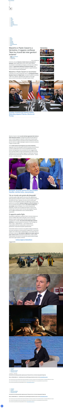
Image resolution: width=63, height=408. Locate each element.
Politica (12, 19)
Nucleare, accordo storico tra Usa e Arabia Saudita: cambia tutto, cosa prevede (23, 191)
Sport (12, 25)
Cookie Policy (15, 373)
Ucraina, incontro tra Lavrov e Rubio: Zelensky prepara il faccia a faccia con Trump (22, 114)
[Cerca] (9, 6)
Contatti (12, 369)
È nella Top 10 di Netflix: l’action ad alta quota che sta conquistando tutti (29, 258)
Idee (11, 17)
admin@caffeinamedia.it (44, 377)
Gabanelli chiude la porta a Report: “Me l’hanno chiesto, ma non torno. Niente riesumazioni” (29, 351)
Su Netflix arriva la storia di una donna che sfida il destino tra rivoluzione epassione (28, 320)
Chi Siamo (12, 368)
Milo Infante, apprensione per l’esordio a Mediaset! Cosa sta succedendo (27, 289)
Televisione (12, 57)
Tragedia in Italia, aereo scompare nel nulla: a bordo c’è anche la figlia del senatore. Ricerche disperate (47, 85)
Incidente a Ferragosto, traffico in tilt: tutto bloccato (47, 70)
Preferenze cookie (14, 371)
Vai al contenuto (11, 0)
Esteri (12, 20)
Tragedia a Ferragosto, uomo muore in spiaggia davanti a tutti (47, 62)
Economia (12, 23)
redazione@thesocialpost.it (30, 382)
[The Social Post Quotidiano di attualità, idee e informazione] (36, 13)
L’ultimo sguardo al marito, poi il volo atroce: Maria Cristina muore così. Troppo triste (47, 93)
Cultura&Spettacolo (14, 24)
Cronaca (12, 21)
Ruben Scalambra (15, 56)
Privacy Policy (11, 373)
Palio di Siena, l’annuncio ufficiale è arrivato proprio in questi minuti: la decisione (47, 77)
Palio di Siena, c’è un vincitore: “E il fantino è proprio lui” (47, 54)
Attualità (12, 22)
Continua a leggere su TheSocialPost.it (24, 239)
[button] (2, 406)
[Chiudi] (10, 8)
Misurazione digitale (14, 370)
